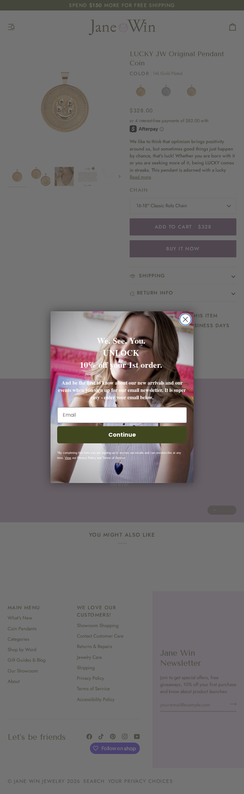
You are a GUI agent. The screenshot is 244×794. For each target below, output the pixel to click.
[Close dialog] (185, 319)
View (68, 458)
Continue (122, 435)
